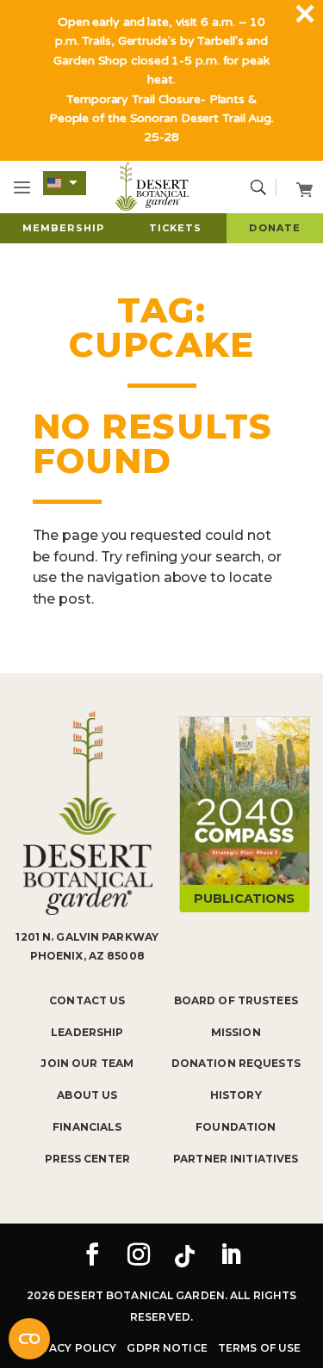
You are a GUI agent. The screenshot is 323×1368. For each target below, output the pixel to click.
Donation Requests (236, 1063)
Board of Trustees (236, 1000)
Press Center (87, 1158)
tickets (175, 228)
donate (275, 228)
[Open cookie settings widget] (29, 1338)
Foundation (236, 1126)
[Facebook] (92, 1256)
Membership (63, 228)
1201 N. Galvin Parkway (87, 936)
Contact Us (87, 1000)
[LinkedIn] (231, 1256)
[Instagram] (139, 1256)
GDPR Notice (167, 1347)
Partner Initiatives (235, 1158)
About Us (87, 1095)
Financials (87, 1126)
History (236, 1095)
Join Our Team (87, 1063)
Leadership (87, 1032)
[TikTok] (184, 1256)
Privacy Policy (69, 1347)
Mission (236, 1032)
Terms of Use (259, 1347)
